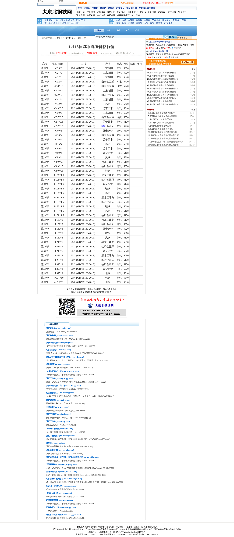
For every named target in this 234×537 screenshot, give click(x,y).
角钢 (124, 23)
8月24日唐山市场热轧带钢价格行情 (163, 95)
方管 (146, 23)
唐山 (78, 20)
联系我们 (170, 3)
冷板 (118, 20)
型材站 (95, 8)
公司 (137, 30)
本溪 (61, 20)
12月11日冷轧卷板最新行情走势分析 (163, 135)
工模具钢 (156, 20)
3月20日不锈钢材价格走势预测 (161, 122)
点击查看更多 (181, 38)
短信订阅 (110, 527)
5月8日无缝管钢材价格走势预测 (161, 113)
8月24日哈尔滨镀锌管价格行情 (161, 76)
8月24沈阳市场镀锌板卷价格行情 (162, 98)
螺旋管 (139, 23)
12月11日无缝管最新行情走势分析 (162, 132)
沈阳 (46, 20)
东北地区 (48, 23)
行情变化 (67, 38)
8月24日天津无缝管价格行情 (160, 101)
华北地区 (57, 23)
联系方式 (177, 42)
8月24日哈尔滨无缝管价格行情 (161, 85)
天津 (83, 20)
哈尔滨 (71, 20)
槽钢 (118, 23)
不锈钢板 (168, 23)
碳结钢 (139, 20)
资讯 (128, 30)
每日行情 (75, 38)
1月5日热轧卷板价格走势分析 (160, 129)
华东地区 (66, 23)
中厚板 (131, 20)
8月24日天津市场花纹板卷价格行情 (163, 88)
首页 (80, 8)
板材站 (87, 8)
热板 (124, 20)
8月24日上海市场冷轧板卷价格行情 (163, 104)
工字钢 (176, 20)
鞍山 (51, 20)
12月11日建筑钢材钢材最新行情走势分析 (165, 142)
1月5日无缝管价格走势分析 (159, 126)
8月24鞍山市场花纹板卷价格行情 (162, 82)
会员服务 (145, 527)
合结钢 (147, 20)
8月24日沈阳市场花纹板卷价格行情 (163, 79)
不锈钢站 (120, 8)
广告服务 (128, 527)
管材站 (103, 8)
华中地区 (75, 23)
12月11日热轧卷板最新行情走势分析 (163, 138)
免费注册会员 (127, 3)
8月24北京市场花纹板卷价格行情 (162, 92)
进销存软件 (91, 527)
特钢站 (111, 8)
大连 (56, 20)
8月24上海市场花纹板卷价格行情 (162, 72)
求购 (118, 30)
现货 (99, 30)
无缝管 (131, 23)
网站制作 (101, 527)
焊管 (152, 23)
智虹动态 (153, 527)
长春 (66, 20)
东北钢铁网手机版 (147, 8)
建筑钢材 (166, 20)
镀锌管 (159, 23)
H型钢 (183, 20)
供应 (109, 30)
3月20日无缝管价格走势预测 (160, 119)
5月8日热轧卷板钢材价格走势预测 (162, 116)
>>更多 (192, 69)
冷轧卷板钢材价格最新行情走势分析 (163, 145)
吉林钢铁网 (131, 8)
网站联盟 (119, 527)
